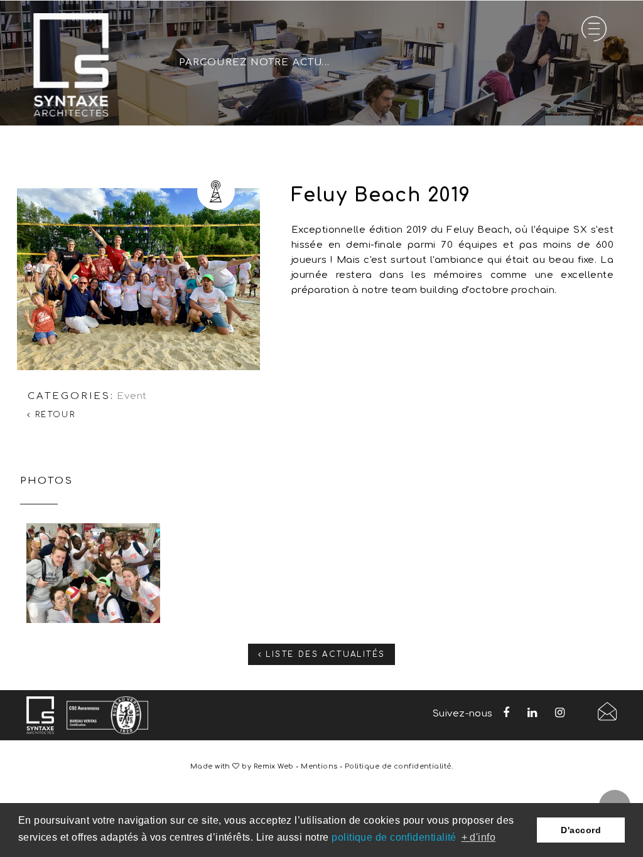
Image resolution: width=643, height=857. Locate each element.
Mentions (319, 766)
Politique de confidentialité (398, 766)
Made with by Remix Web (242, 766)
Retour (53, 414)
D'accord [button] (581, 830)
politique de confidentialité (394, 837)
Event (132, 396)
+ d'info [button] (479, 837)
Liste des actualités (323, 654)
